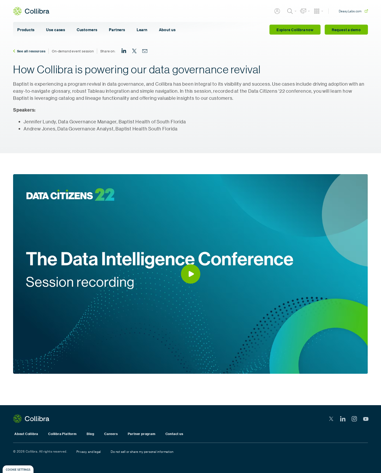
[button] (190, 274)
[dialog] (18, 469)
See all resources (31, 51)
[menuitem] (124, 51)
